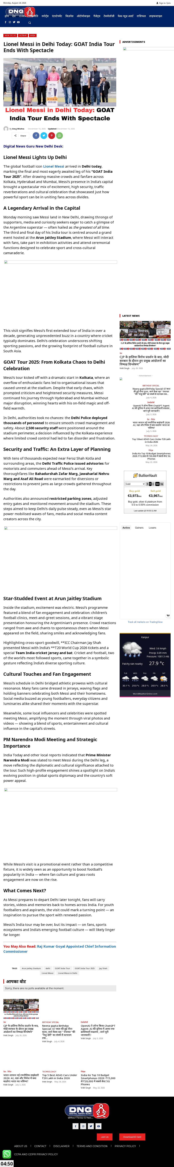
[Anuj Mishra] (6, 128)
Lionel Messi (47, 973)
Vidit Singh (8, 1035)
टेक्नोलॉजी (84, 1022)
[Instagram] (10, 22)
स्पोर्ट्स (32, 35)
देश (4, 1022)
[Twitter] (14, 22)
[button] (29, 22)
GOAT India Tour (62, 968)
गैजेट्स (83, 1071)
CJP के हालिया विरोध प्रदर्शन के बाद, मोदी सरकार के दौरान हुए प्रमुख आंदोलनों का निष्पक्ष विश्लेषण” (21, 1028)
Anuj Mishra (18, 128)
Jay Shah (103, 968)
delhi (48, 968)
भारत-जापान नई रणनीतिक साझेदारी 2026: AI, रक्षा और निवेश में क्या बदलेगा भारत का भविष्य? (21, 1078)
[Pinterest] (51, 135)
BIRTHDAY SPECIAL (50, 1022)
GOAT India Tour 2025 (84, 968)
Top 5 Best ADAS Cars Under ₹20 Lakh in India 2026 (59, 1076)
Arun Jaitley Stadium (31, 968)
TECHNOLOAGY (49, 1071)
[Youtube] (18, 22)
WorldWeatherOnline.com (145, 693)
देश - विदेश (7, 1071)
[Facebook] (5, 22)
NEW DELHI (10, 35)
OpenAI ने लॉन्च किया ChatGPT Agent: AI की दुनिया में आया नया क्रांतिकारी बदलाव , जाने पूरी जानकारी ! (98, 1030)
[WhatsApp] (59, 135)
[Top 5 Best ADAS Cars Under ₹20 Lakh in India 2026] (59, 1058)
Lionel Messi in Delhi (67, 973)
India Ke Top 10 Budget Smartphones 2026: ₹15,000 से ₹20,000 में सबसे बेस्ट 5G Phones (98, 1079)
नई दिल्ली (23, 35)
